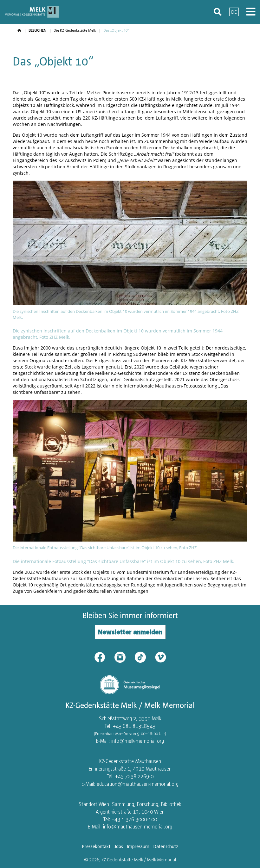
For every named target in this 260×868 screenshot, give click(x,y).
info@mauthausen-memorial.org (137, 826)
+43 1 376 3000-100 (134, 819)
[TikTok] (144, 657)
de (234, 12)
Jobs (118, 846)
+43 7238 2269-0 (134, 776)
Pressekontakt (96, 846)
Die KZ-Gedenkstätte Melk (75, 30)
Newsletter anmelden (130, 632)
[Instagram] (123, 657)
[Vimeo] (160, 657)
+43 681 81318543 (134, 726)
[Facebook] (103, 657)
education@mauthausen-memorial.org (138, 784)
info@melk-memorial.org (137, 741)
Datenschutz (165, 846)
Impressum (138, 846)
